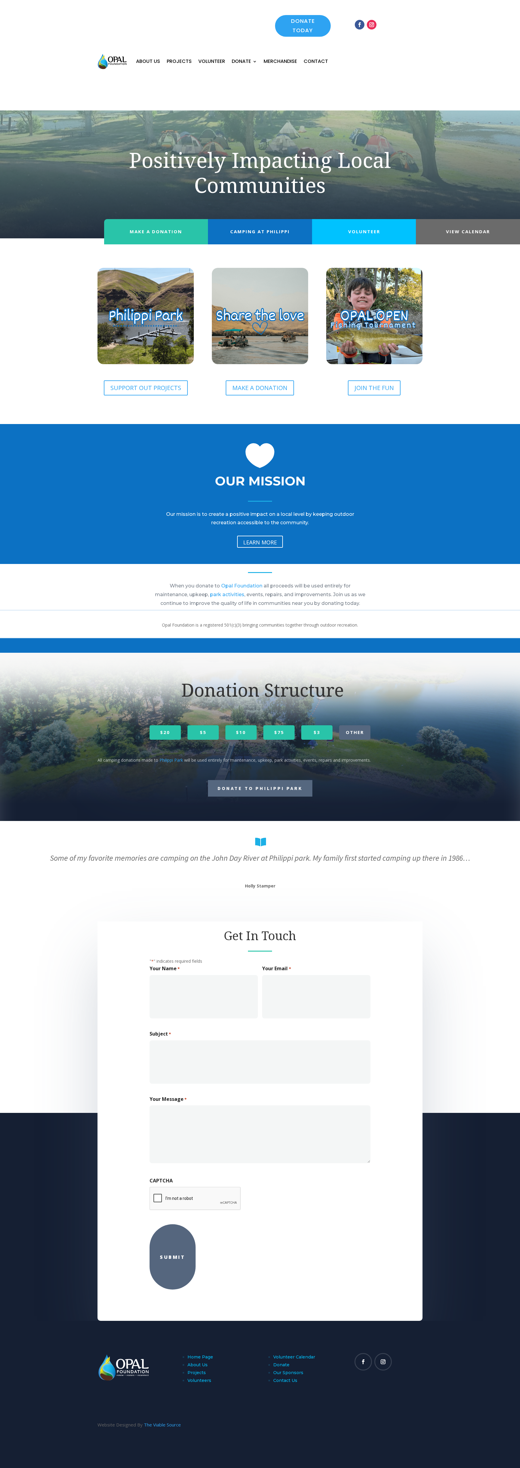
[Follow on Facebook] (359, 24)
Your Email (276, 968)
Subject (160, 1033)
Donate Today (303, 25)
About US (148, 61)
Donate (241, 61)
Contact (316, 61)
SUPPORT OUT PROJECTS (145, 388)
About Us (197, 1364)
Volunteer (211, 61)
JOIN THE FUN (374, 388)
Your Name (165, 968)
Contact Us (285, 1380)
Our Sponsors (288, 1372)
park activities (227, 594)
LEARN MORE (260, 542)
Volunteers (199, 1380)
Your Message (168, 1099)
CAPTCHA (161, 1180)
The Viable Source (162, 1425)
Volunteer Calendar (294, 1357)
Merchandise (280, 61)
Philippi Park (171, 760)
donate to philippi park (260, 788)
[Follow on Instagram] (371, 24)
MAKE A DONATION (259, 388)
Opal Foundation (241, 586)
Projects (179, 61)
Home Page (200, 1357)
